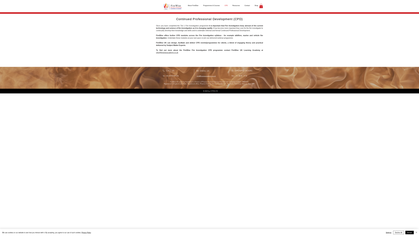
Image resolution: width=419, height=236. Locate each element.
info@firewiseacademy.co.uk (167, 53)
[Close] (416, 232)
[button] (261, 6)
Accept (409, 232)
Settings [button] (388, 232)
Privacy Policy (86, 232)
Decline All (398, 232)
